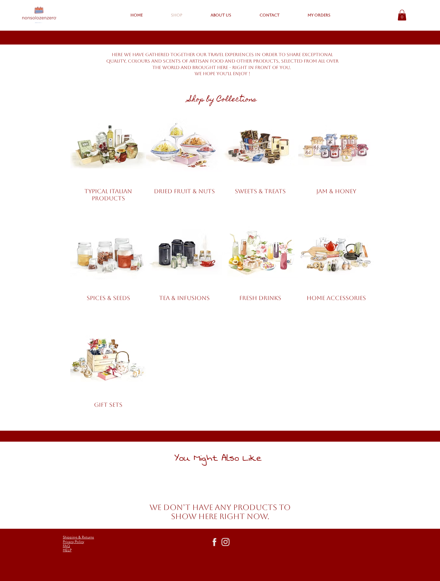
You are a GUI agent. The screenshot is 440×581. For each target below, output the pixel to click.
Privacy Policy (73, 541)
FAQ (66, 546)
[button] (402, 15)
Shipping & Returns (78, 537)
